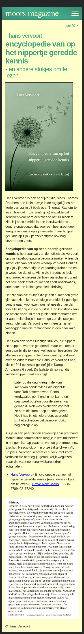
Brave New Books (45, 484)
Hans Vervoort (21, 474)
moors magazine (32, 13)
